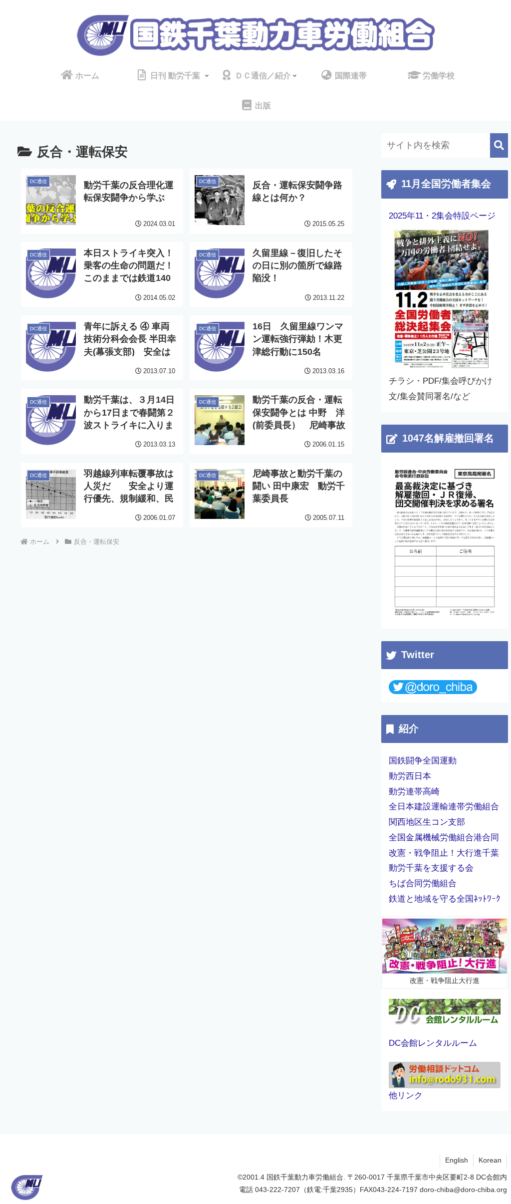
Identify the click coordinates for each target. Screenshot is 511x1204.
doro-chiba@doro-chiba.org (463, 1190)
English (456, 1160)
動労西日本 (410, 776)
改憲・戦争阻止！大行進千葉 (444, 853)
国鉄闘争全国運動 (423, 760)
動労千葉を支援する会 (431, 868)
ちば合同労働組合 (423, 883)
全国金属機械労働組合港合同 (444, 837)
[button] (499, 145)
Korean (490, 1160)
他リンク (406, 1095)
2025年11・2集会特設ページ (442, 216)
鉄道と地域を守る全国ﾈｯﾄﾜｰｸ (445, 899)
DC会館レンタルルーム (433, 1043)
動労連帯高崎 (414, 791)
